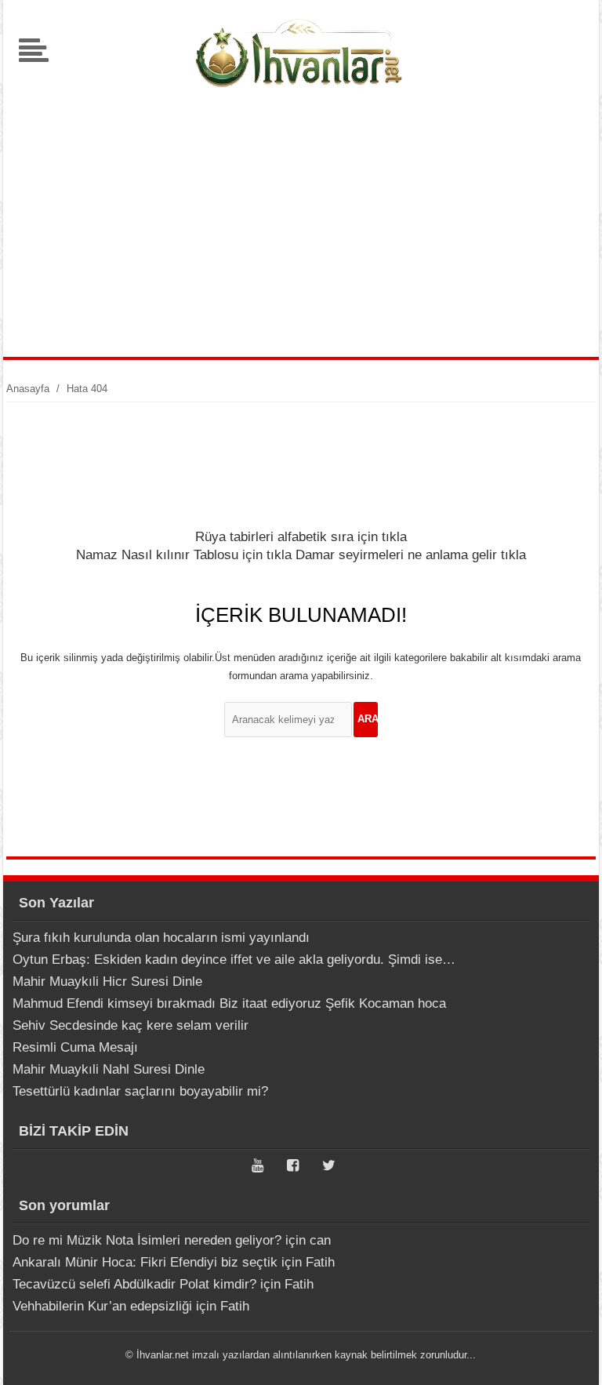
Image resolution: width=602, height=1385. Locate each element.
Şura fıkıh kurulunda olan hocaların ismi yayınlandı (161, 937)
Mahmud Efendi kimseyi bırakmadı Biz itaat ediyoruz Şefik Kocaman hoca (229, 1003)
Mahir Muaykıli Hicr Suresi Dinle (107, 981)
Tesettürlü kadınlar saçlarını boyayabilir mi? (140, 1091)
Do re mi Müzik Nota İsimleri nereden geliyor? (147, 1240)
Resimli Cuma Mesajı (75, 1047)
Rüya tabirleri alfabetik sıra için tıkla (301, 536)
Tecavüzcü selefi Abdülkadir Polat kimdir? (134, 1284)
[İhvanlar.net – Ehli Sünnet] (301, 96)
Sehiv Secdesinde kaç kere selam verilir (130, 1025)
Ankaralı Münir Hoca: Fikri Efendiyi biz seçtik (145, 1262)
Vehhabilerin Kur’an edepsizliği (102, 1306)
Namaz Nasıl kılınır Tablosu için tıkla (184, 554)
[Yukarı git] (570, 1357)
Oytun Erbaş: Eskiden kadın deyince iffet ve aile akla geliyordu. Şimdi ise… (234, 959)
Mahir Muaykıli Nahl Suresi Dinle (109, 1069)
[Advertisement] (301, 223)
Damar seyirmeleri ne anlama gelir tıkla (411, 554)
